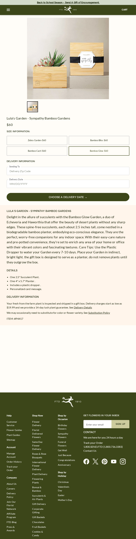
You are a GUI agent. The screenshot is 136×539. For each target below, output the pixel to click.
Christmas (63, 482)
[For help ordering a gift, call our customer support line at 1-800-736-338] (68, 9)
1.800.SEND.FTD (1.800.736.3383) (103, 446)
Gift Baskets (38, 517)
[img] (68, 58)
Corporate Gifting (37, 510)
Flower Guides (14, 430)
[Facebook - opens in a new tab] (87, 462)
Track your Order (12, 468)
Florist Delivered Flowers (37, 433)
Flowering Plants (37, 480)
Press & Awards (11, 528)
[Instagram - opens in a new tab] (124, 462)
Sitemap (11, 439)
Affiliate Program (11, 515)
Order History (14, 461)
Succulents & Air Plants (39, 497)
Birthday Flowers (62, 427)
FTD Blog (11, 522)
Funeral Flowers (62, 443)
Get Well (62, 450)
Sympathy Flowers (63, 435)
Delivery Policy (11, 495)
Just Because (64, 455)
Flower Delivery (36, 423)
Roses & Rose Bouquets (39, 455)
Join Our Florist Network (11, 505)
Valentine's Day (63, 488)
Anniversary (64, 464)
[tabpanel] (68, 58)
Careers (11, 488)
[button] (8, 10)
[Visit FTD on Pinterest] (106, 462)
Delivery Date (16, 179)
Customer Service (12, 423)
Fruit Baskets (39, 526)
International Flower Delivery (39, 466)
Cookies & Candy (37, 533)
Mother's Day (65, 500)
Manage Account (11, 455)
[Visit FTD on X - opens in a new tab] (97, 462)
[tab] (68, 58)
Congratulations (66, 460)
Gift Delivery (39, 504)
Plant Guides (13, 435)
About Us (11, 483)
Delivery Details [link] (83, 307)
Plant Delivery (39, 474)
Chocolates (38, 522)
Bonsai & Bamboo (36, 489)
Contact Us (89, 450)
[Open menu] (8, 10)
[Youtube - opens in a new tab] (115, 462)
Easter (61, 495)
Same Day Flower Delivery (37, 445)
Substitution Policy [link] (99, 312)
